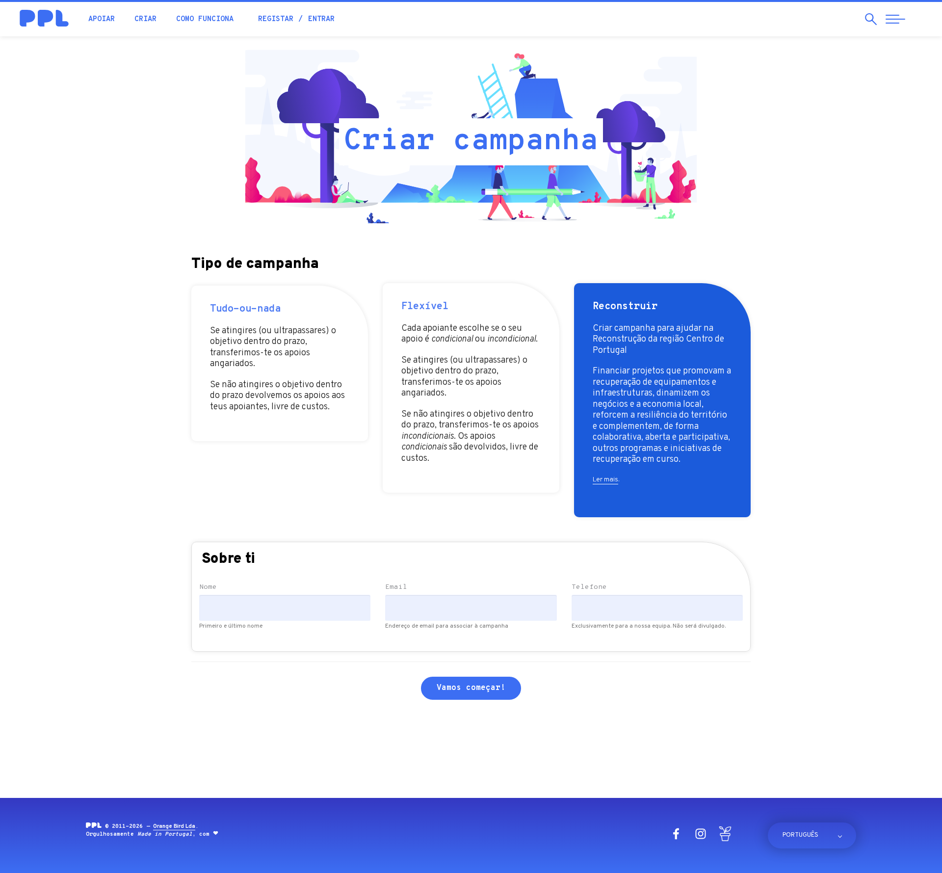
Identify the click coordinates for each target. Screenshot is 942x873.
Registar (275, 19)
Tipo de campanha (255, 265)
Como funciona (205, 19)
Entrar (321, 19)
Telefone (589, 587)
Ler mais (605, 480)
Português (800, 835)
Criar (145, 19)
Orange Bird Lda (174, 826)
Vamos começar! (471, 688)
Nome (208, 587)
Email (396, 587)
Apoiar (101, 19)
